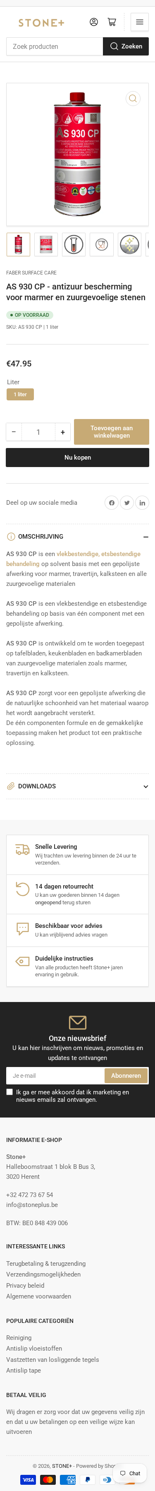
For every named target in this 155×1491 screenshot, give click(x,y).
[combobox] (77, 46)
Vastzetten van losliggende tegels (52, 1359)
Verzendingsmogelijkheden (43, 1274)
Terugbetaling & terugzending (46, 1263)
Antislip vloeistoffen (34, 1348)
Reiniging (18, 1338)
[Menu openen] (140, 22)
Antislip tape (23, 1370)
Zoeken (132, 46)
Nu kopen (77, 457)
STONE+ (62, 1466)
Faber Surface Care (31, 273)
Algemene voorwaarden (38, 1296)
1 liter (20, 394)
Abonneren (126, 1075)
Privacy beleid (25, 1285)
